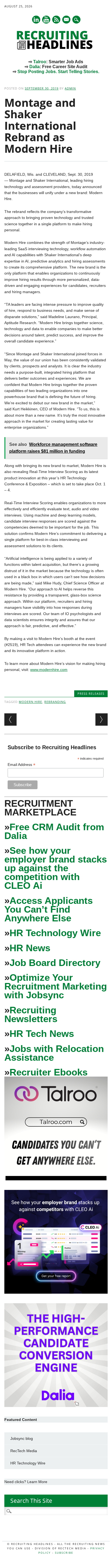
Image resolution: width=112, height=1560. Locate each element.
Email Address (21, 764)
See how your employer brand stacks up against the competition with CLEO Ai (55, 868)
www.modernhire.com (48, 669)
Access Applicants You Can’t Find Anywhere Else (48, 909)
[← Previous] (10, 719)
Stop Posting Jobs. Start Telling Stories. (58, 71)
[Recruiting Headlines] (56, 48)
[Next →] (101, 719)
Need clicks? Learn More (25, 1482)
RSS (56, 20)
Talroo (39, 61)
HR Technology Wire (55, 932)
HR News (30, 947)
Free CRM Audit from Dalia (54, 831)
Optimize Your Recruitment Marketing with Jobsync (55, 986)
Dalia (34, 66)
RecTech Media (23, 1451)
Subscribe (64, 1553)
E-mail (66, 20)
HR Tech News (42, 1033)
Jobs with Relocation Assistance (54, 1053)
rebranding (55, 702)
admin (70, 88)
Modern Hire (30, 702)
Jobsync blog (21, 1438)
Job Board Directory (55, 962)
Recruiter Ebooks (49, 1072)
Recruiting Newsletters (30, 1014)
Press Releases (90, 693)
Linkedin (36, 20)
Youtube (46, 20)
